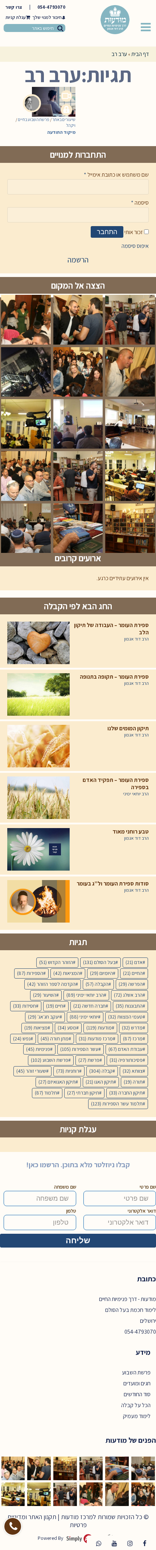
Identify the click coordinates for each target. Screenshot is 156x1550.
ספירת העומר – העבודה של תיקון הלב (111, 629)
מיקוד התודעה (61, 132)
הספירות (30, 973)
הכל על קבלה (136, 1405)
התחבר (107, 232)
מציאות (36, 1027)
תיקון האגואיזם (56, 1082)
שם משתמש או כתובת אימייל (116, 174)
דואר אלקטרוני (142, 1211)
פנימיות (38, 1049)
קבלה (100, 1071)
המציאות (66, 973)
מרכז (133, 1038)
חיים (54, 1006)
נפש (21, 1038)
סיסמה (140, 202)
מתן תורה (55, 1038)
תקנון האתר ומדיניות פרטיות (47, 1521)
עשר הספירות (79, 1049)
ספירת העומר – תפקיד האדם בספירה (116, 783)
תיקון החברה (126, 1092)
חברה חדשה (89, 1006)
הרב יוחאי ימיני (136, 794)
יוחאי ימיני (84, 1016)
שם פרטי (148, 1187)
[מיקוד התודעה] (49, 96)
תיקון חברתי (83, 1092)
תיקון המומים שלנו (128, 728)
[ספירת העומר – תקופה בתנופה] (38, 694)
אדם (134, 962)
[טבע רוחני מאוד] (38, 849)
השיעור (44, 995)
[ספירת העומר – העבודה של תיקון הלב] (38, 643)
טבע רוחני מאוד (130, 831)
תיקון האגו (100, 1082)
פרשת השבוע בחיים (33, 119)
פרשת (88, 1060)
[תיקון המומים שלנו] (38, 746)
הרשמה (78, 260)
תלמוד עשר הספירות (117, 1103)
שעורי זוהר (31, 1071)
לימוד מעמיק (137, 1416)
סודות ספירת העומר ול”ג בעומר (113, 883)
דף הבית (140, 54)
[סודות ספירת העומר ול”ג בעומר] (38, 901)
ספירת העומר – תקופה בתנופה (114, 676)
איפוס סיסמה (135, 246)
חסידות (24, 1006)
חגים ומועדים (137, 1383)
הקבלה (97, 984)
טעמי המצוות (125, 1016)
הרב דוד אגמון (136, 639)
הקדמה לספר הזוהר (51, 984)
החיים (133, 973)
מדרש (132, 1027)
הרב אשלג (128, 995)
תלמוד (46, 1092)
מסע (67, 1027)
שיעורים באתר (63, 119)
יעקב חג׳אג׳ (43, 1016)
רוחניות (67, 1071)
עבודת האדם (125, 1049)
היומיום (101, 973)
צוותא (133, 1071)
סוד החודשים (137, 1394)
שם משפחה (65, 1187)
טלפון (71, 1211)
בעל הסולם (99, 962)
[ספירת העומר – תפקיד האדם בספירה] (38, 797)
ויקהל (70, 125)
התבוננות (129, 1006)
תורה (133, 1082)
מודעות (99, 1027)
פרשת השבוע (49, 1060)
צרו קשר (13, 7)
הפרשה (131, 984)
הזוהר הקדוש (56, 962)
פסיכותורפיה (126, 1060)
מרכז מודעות (96, 1038)
